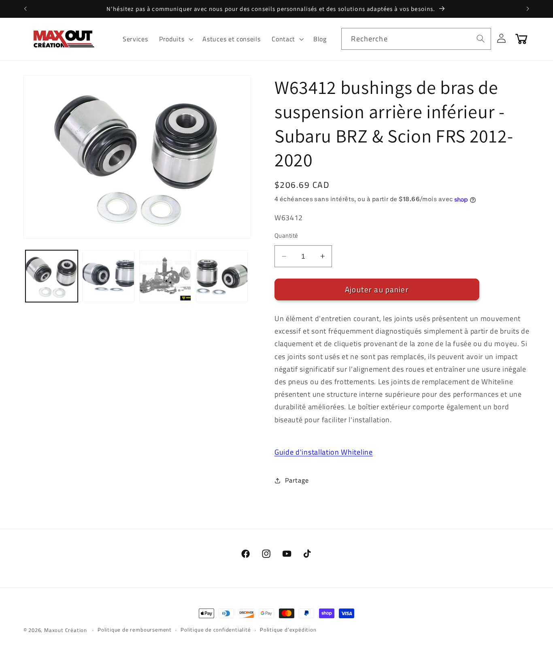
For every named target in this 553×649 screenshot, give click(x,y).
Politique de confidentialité (216, 630)
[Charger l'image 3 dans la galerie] (165, 276)
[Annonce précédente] (25, 9)
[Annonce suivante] (528, 9)
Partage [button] (296, 480)
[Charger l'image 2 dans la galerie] (108, 276)
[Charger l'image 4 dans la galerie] (222, 276)
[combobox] (416, 38)
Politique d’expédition (288, 630)
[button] (175, 39)
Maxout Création (65, 630)
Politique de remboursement (135, 630)
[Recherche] (480, 38)
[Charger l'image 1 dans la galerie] (52, 276)
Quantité (286, 235)
